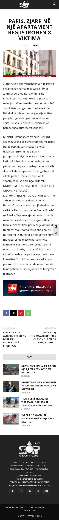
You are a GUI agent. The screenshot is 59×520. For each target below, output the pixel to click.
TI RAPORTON (28, 510)
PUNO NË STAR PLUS (38, 507)
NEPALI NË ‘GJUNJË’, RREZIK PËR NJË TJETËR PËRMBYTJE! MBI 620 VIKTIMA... (38, 369)
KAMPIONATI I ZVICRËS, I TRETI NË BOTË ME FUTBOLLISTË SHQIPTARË (14, 339)
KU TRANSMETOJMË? (15, 507)
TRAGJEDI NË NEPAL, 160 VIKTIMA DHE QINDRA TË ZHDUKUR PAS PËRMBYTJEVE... (37, 402)
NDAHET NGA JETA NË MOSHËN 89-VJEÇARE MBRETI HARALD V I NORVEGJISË (38, 385)
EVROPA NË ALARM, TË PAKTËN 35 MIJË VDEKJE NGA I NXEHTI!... (37, 418)
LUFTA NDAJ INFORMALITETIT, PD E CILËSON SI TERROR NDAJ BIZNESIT (43, 337)
